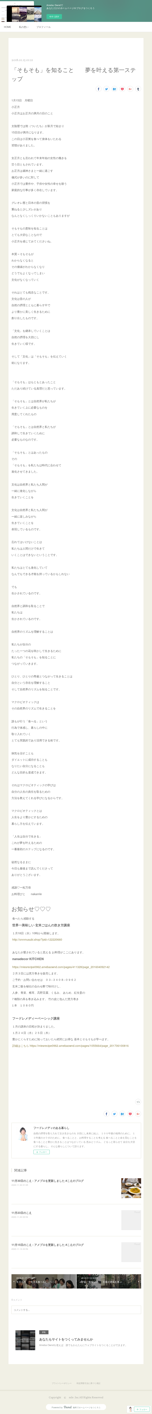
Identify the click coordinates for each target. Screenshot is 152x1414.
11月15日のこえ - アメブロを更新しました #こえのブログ (47, 1245)
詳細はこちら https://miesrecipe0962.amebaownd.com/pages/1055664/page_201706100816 (70, 1046)
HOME (7, 26)
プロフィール (43, 26)
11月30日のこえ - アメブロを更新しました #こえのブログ (47, 1181)
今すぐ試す (54, 16)
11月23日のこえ (21, 1213)
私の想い (23, 26)
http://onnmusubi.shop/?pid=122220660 (37, 939)
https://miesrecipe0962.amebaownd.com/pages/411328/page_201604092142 (60, 967)
